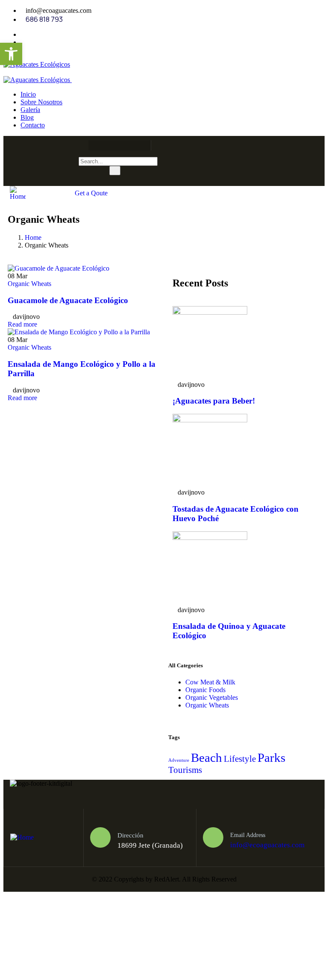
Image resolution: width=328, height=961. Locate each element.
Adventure (178, 760)
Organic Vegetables (211, 697)
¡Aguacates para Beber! (214, 400)
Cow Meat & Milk (210, 682)
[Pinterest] (141, 145)
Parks (271, 757)
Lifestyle (240, 759)
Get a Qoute (91, 193)
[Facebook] (91, 145)
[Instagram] (125, 145)
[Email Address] (213, 837)
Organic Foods (205, 689)
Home (33, 237)
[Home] (18, 196)
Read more (22, 324)
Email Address (247, 835)
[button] (11, 54)
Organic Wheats (29, 283)
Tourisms (185, 770)
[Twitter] (108, 145)
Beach (206, 757)
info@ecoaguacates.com (267, 845)
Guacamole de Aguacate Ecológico (68, 300)
